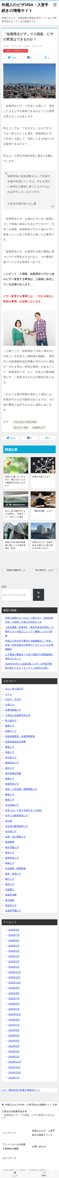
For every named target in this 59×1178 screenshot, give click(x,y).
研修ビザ (9, 863)
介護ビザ (9, 704)
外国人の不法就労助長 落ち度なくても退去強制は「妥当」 (16, 545)
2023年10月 (14, 1072)
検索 (4, 586)
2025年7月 (14, 998)
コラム (8, 694)
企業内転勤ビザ (13, 710)
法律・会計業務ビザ (15, 836)
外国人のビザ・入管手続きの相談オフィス (43, 1132)
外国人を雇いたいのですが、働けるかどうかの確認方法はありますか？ (15, 481)
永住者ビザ (11, 831)
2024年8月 (14, 1019)
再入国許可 (11, 720)
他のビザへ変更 (21, 427)
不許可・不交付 (13, 699)
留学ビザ (9, 852)
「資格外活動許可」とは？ (17, 570)
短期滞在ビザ (39, 427)
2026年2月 (14, 961)
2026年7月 (14, 935)
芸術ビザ (9, 884)
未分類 (8, 821)
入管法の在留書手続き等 (15, 51)
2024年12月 (14, 1014)
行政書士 (9, 889)
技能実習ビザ (12, 784)
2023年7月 (14, 1077)
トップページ (9, 1133)
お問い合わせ (39, 1146)
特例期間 (9, 842)
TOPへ (44, 1176)
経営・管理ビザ (13, 873)
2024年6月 (14, 1030)
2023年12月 (14, 1062)
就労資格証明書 (13, 773)
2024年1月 (14, 1056)
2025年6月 (14, 1003)
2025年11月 (14, 977)
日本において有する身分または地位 (23, 810)
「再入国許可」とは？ (44, 570)
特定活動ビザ (12, 847)
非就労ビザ (11, 905)
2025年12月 (14, 972)
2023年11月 (14, 1067)
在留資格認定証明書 (15, 741)
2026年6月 (14, 940)
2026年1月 (14, 967)
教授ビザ (9, 794)
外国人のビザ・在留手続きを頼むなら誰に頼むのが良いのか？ (42, 545)
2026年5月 (14, 945)
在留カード (11, 731)
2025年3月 (14, 1009)
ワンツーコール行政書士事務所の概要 (13, 1146)
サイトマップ (9, 1158)
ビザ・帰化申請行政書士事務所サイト (21, 1090)
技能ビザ (9, 778)
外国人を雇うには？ (41, 476)
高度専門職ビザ (13, 910)
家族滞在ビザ (12, 762)
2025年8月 (14, 993)
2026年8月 (14, 930)
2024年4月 (14, 1040)
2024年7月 (14, 1025)
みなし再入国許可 (14, 688)
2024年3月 (14, 1046)
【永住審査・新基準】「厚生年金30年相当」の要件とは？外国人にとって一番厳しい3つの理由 (29, 631)
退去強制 (9, 900)
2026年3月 (14, 956)
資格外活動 (11, 894)
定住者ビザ (11, 757)
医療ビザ (9, 725)
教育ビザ (9, 799)
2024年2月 (14, 1051)
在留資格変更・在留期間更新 (20, 736)
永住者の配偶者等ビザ (16, 826)
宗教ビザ (9, 752)
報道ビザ (9, 747)
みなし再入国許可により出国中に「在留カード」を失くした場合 (15, 514)
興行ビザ (9, 879)
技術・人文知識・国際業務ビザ (21, 789)
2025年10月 (14, 982)
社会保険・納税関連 (15, 868)
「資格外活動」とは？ (42, 511)
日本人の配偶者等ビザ (16, 815)
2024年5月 (14, 1035)
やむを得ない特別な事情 (25, 422)
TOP (31, 1104)
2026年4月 (14, 951)
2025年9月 (14, 988)
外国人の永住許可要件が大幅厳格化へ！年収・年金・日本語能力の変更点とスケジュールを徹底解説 (29, 645)
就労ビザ (9, 768)
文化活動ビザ (12, 805)
